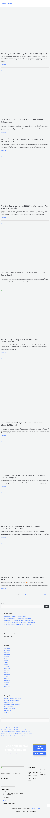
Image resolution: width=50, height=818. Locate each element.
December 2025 (7, 648)
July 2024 (6, 676)
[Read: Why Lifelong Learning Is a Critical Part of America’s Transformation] (25, 313)
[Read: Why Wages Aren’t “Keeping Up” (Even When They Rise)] (25, 27)
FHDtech (38, 808)
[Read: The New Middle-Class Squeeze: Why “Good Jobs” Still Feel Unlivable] (25, 246)
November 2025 (7, 650)
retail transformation (8, 710)
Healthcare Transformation (9, 708)
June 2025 (6, 660)
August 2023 (6, 682)
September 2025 (7, 654)
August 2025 (6, 656)
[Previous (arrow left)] (1, 817)
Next (45, 594)
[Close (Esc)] (10, 815)
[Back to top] (48, 805)
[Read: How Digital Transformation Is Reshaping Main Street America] (25, 558)
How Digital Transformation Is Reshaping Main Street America (23, 578)
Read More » (3, 64)
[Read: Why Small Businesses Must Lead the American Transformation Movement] (25, 507)
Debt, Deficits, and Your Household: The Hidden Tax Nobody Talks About (22, 140)
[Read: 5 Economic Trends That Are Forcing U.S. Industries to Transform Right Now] (25, 456)
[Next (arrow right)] (4, 817)
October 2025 (6, 652)
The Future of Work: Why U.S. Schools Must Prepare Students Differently (22, 424)
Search (2, 603)
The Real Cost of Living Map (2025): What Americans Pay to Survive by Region (24, 207)
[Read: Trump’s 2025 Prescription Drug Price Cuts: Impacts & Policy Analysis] (25, 93)
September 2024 (7, 674)
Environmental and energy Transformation (12, 704)
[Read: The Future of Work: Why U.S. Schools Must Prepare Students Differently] (22, 389)
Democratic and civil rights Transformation (12, 698)
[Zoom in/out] (1, 815)
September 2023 (7, 680)
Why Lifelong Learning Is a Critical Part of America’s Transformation (22, 340)
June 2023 (6, 684)
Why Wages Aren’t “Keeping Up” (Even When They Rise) (24, 53)
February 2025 (7, 668)
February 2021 (7, 686)
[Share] (7, 815)
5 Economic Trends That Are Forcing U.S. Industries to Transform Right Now (23, 476)
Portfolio (33, 808)
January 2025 (6, 670)
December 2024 (7, 672)
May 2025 (6, 662)
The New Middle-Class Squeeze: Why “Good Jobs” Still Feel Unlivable (23, 274)
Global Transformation (8, 706)
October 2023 (6, 678)
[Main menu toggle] (47, 3)
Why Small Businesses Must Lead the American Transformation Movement (20, 527)
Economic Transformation (9, 702)
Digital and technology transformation (11, 700)
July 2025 (6, 658)
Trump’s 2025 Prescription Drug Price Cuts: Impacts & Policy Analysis (23, 121)
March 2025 (6, 666)
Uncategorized (7, 712)
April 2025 (6, 664)
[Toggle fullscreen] (4, 815)
